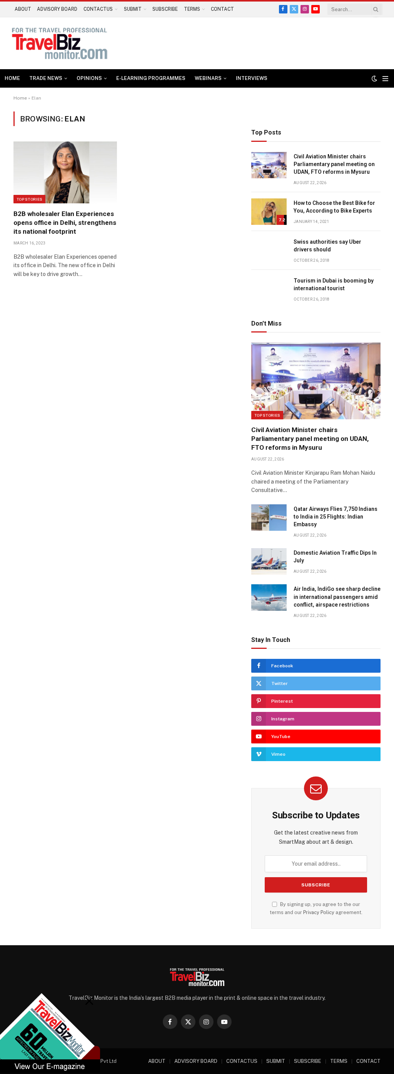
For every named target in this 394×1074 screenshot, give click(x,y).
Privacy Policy (318, 912)
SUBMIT (133, 9)
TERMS (192, 9)
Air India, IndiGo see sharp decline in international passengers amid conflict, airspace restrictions (337, 596)
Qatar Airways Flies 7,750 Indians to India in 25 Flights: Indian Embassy (335, 516)
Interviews (251, 78)
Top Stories (29, 199)
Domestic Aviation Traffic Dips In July (335, 557)
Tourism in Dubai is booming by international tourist (334, 284)
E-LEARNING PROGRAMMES (150, 78)
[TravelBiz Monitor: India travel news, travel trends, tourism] (60, 43)
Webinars (208, 78)
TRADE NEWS (45, 78)
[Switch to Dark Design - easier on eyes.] (374, 78)
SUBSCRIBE (165, 9)
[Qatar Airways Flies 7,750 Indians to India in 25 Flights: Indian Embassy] (269, 517)
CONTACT (222, 9)
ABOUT (23, 9)
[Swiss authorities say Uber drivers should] (269, 250)
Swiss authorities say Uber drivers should (327, 246)
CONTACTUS (98, 9)
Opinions (89, 78)
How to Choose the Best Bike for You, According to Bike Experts (334, 207)
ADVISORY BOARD (57, 9)
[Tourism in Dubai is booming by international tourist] (269, 289)
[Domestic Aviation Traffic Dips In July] (269, 561)
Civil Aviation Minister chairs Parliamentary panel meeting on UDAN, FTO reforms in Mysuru (334, 164)
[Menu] (385, 78)
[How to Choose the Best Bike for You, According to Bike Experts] (269, 211)
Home (12, 78)
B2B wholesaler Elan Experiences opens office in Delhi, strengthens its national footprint (64, 222)
